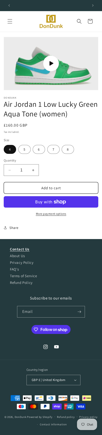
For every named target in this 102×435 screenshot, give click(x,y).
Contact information (53, 424)
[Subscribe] (79, 312)
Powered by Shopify (39, 416)
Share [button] (14, 227)
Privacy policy (88, 417)
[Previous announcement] (9, 5)
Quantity (10, 160)
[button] (9, 21)
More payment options (51, 214)
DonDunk (20, 416)
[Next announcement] (92, 5)
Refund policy (66, 417)
